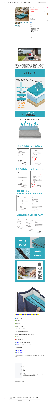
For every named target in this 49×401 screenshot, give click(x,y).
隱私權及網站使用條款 (20, 400)
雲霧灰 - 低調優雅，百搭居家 (19, 350)
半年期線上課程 (17, 342)
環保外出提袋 (17, 344)
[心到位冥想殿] (4, 2)
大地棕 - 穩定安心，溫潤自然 (19, 352)
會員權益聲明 (29, 400)
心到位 (31, 22)
